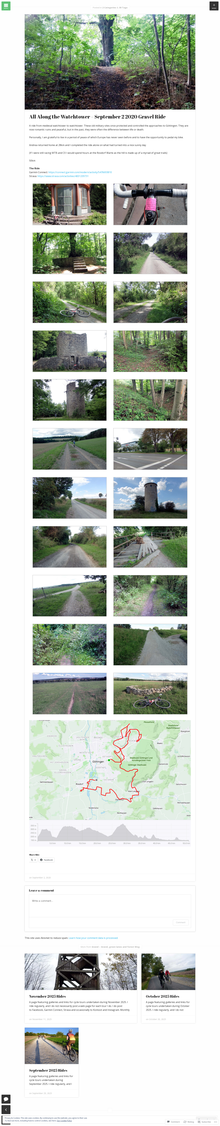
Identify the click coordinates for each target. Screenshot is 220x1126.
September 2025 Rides (48, 1070)
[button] (69, 207)
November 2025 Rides (47, 996)
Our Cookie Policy (64, 1120)
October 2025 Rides (162, 996)
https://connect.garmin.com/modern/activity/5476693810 (80, 172)
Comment (180, 922)
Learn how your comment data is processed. (93, 938)
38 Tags (123, 7)
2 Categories (109, 7)
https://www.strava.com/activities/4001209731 (63, 176)
